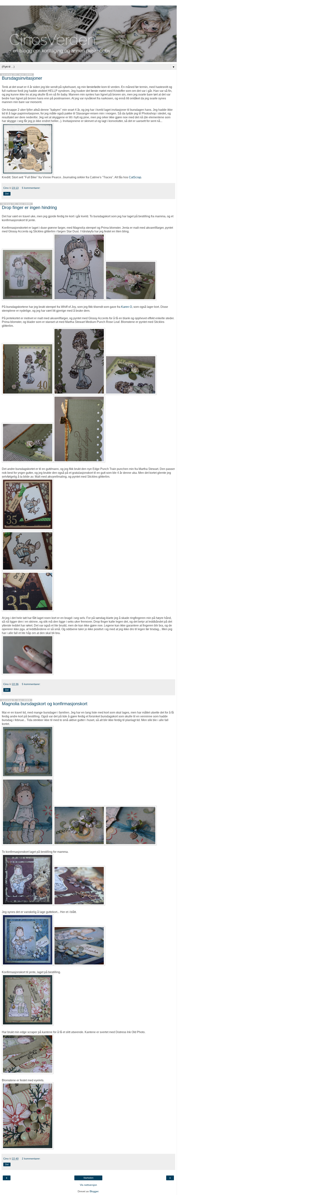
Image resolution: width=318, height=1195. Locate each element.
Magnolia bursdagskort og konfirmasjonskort (44, 703)
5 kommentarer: (31, 187)
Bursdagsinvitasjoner (22, 78)
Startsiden (88, 1178)
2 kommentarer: (31, 1158)
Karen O (126, 306)
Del (7, 193)
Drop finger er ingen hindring (29, 207)
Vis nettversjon (88, 1184)
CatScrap (135, 177)
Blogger (94, 1191)
